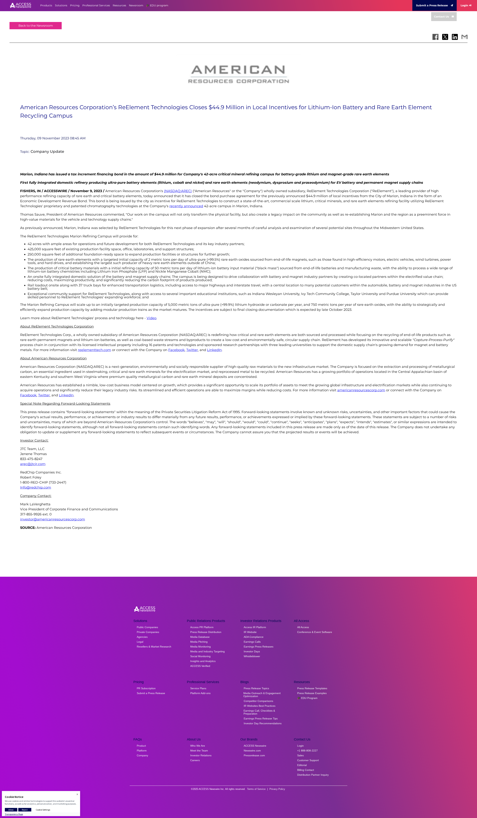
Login (464, 5)
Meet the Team (199, 750)
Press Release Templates (312, 688)
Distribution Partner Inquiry (313, 774)
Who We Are (197, 745)
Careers (195, 760)
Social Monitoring (200, 656)
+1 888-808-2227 (307, 750)
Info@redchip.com (35, 487)
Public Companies (147, 627)
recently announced (186, 206)
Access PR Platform (202, 627)
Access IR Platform (255, 627)
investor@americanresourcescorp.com (52, 519)
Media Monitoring (200, 646)
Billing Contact (305, 769)
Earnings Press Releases (258, 646)
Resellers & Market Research (154, 646)
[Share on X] (445, 37)
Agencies (142, 636)
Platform (142, 750)
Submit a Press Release (432, 5)
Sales (300, 755)
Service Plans (198, 688)
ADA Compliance (253, 636)
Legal (140, 641)
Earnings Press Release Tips (261, 718)
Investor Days (252, 651)
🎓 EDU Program (307, 698)
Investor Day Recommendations (263, 723)
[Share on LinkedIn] (455, 37)
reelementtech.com (94, 350)
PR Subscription (146, 688)
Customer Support (308, 760)
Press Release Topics (256, 688)
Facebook (176, 350)
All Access (303, 627)
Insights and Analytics (203, 661)
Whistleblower (252, 656)
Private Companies (148, 632)
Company (142, 755)
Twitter (192, 350)
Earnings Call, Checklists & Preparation (259, 712)
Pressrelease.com (254, 755)
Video (151, 318)
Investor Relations (200, 755)
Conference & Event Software (314, 632)
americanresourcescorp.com (361, 390)
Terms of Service (256, 789)
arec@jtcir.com (32, 464)
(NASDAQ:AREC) (178, 191)
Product (141, 745)
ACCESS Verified (200, 665)
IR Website (250, 632)
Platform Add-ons (200, 693)
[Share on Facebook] (435, 37)
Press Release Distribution (205, 632)
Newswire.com (252, 750)
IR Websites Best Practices (259, 705)
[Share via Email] (464, 37)
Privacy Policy (277, 789)
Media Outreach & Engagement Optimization (262, 695)
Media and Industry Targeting (207, 651)
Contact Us (441, 16)
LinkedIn (214, 350)
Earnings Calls (252, 641)
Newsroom (136, 5)
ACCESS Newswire (255, 745)
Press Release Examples (312, 693)
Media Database (200, 636)
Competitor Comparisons (258, 700)
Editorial (302, 765)
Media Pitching (199, 641)
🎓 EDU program (157, 5)
